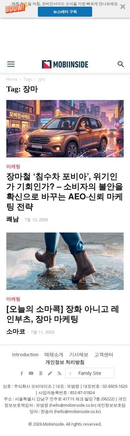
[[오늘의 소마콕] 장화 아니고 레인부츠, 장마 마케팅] (65, 261)
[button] (65, 9)
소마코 (15, 330)
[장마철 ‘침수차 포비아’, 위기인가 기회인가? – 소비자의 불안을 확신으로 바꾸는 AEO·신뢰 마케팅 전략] (65, 128)
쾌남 (12, 218)
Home (11, 79)
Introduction (25, 354)
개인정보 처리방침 (65, 362)
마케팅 (13, 166)
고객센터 (103, 354)
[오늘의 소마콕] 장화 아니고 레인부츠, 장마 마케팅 (62, 313)
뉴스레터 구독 (65, 11)
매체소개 (53, 354)
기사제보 (78, 354)
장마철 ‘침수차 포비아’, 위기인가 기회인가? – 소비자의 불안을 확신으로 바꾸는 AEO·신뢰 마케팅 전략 (64, 191)
